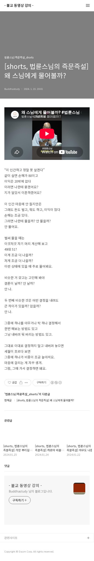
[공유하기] (21, 382)
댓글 (7, 466)
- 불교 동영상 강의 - (18, 5)
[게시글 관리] (26, 382)
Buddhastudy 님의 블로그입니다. (31, 491)
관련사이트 (10, 538)
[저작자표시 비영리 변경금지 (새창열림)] (56, 382)
